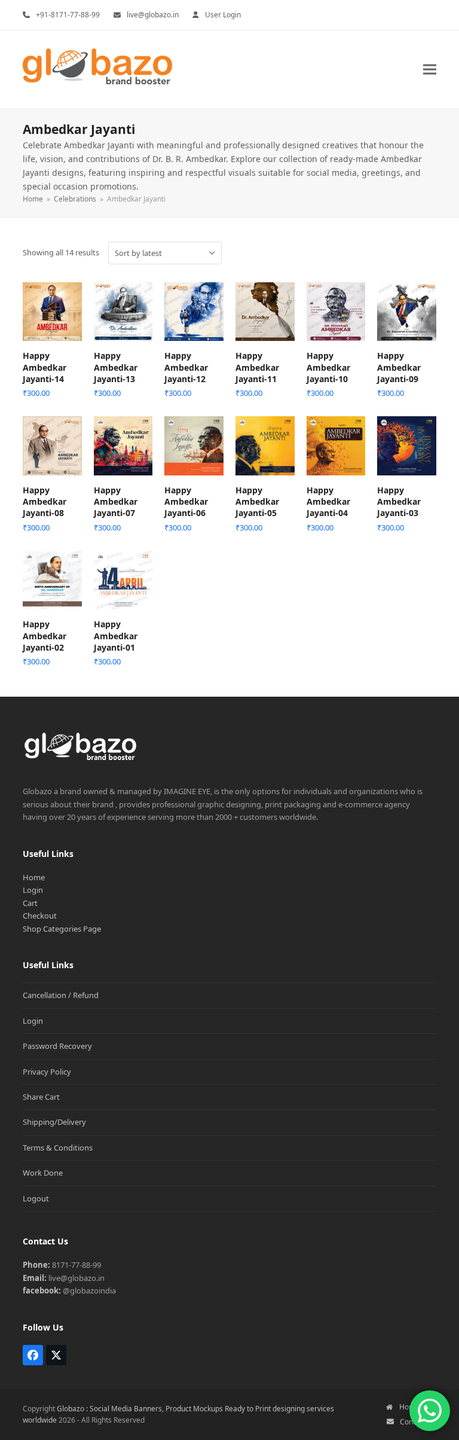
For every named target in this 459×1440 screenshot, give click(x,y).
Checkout (40, 915)
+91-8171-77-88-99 (68, 15)
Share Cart (41, 1096)
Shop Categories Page (62, 928)
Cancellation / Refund (61, 995)
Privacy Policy (47, 1071)
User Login (223, 15)
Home (34, 877)
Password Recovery (57, 1046)
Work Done (43, 1172)
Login (33, 889)
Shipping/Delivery (54, 1121)
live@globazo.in (153, 15)
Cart (30, 903)
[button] (429, 69)
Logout (36, 1198)
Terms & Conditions (58, 1147)
